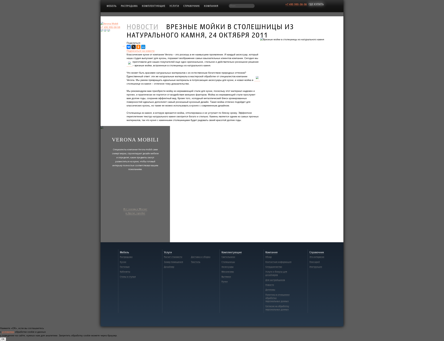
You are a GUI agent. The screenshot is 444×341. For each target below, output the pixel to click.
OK (3, 339)
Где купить (316, 4)
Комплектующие (153, 6)
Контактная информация (278, 262)
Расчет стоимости (173, 257)
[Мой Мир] (143, 47)
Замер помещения (173, 262)
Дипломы (270, 290)
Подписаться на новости (141, 50)
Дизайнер (169, 267)
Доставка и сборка (200, 257)
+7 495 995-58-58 (296, 4)
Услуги (174, 6)
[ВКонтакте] (129, 47)
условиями (8, 331)
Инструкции (315, 267)
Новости (269, 285)
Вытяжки (226, 277)
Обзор (268, 257)
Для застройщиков (275, 280)
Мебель (124, 252)
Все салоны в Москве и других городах (135, 211)
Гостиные (125, 267)
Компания (211, 6)
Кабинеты (125, 272)
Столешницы (228, 262)
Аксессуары (227, 267)
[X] (133, 47)
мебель (112, 6)
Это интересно (316, 257)
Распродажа (129, 6)
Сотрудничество (273, 267)
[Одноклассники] (138, 47)
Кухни (123, 262)
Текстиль (195, 262)
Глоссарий (314, 262)
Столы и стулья (128, 277)
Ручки (224, 281)
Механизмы (227, 272)
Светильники (228, 257)
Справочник (191, 6)
